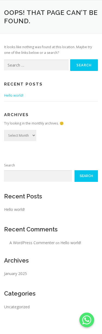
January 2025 (15, 273)
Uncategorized (17, 306)
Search (9, 165)
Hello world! (13, 95)
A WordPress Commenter (32, 242)
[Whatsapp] (86, 320)
